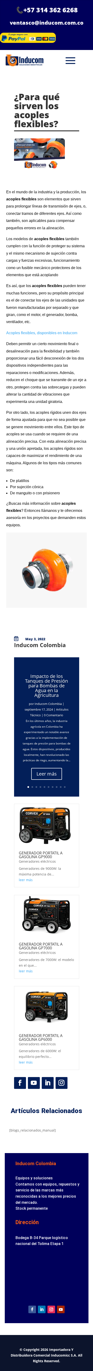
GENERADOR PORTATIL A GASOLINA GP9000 (40, 854)
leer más (26, 880)
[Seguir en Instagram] (61, 1083)
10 (65, 787)
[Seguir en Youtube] (34, 1083)
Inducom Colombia (48, 704)
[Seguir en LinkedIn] (48, 1083)
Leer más (46, 774)
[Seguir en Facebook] (20, 1083)
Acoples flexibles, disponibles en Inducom (41, 333)
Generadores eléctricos (37, 861)
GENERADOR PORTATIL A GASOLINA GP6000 (40, 1037)
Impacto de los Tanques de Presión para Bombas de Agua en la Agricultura (46, 685)
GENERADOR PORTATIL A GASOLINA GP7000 (40, 946)
